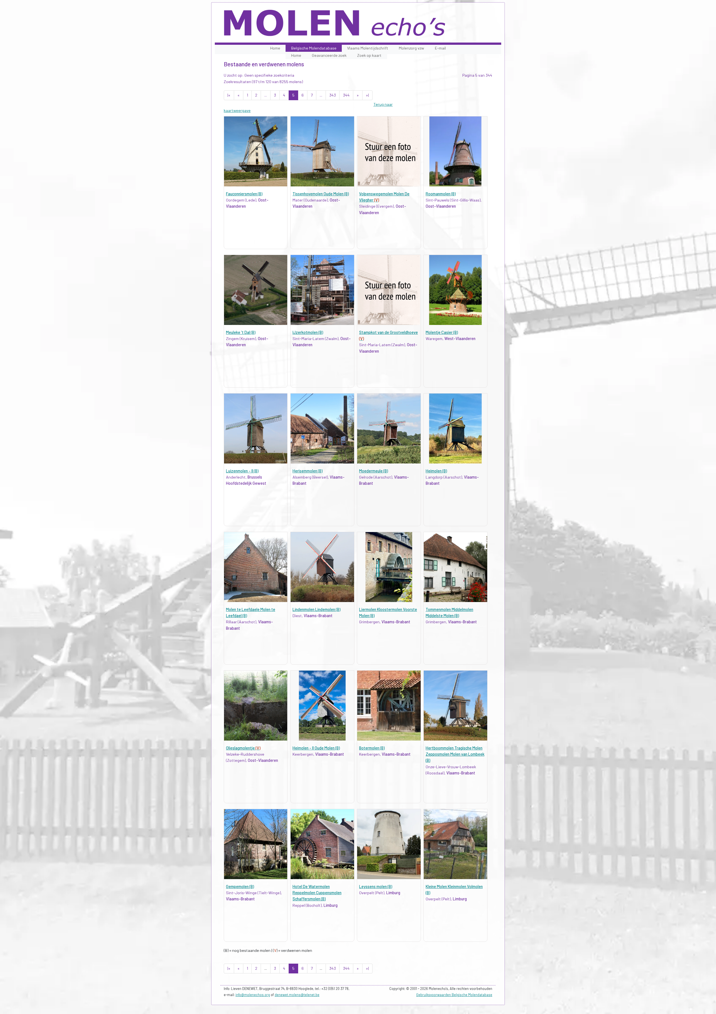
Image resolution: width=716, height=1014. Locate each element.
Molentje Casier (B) (442, 332)
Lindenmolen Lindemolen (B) (316, 609)
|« (228, 95)
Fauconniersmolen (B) (244, 193)
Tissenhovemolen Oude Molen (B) (321, 193)
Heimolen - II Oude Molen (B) (316, 748)
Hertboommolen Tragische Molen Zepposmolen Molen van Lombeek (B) (455, 754)
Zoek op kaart (369, 55)
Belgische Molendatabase (313, 48)
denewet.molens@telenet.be (297, 994)
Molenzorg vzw (411, 48)
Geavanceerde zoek (329, 55)
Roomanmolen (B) (441, 193)
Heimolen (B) (436, 471)
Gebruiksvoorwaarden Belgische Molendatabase (454, 994)
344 (346, 95)
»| (367, 95)
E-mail (440, 48)
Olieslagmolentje (243, 748)
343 (332, 95)
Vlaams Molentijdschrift (367, 48)
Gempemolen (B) (240, 886)
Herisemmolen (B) (307, 471)
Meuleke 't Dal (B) (240, 332)
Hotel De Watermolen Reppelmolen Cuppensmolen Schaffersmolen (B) (317, 892)
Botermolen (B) (372, 748)
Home (275, 48)
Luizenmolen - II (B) (242, 471)
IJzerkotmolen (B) (308, 332)
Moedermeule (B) (373, 471)
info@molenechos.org (252, 994)
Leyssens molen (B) (375, 886)
